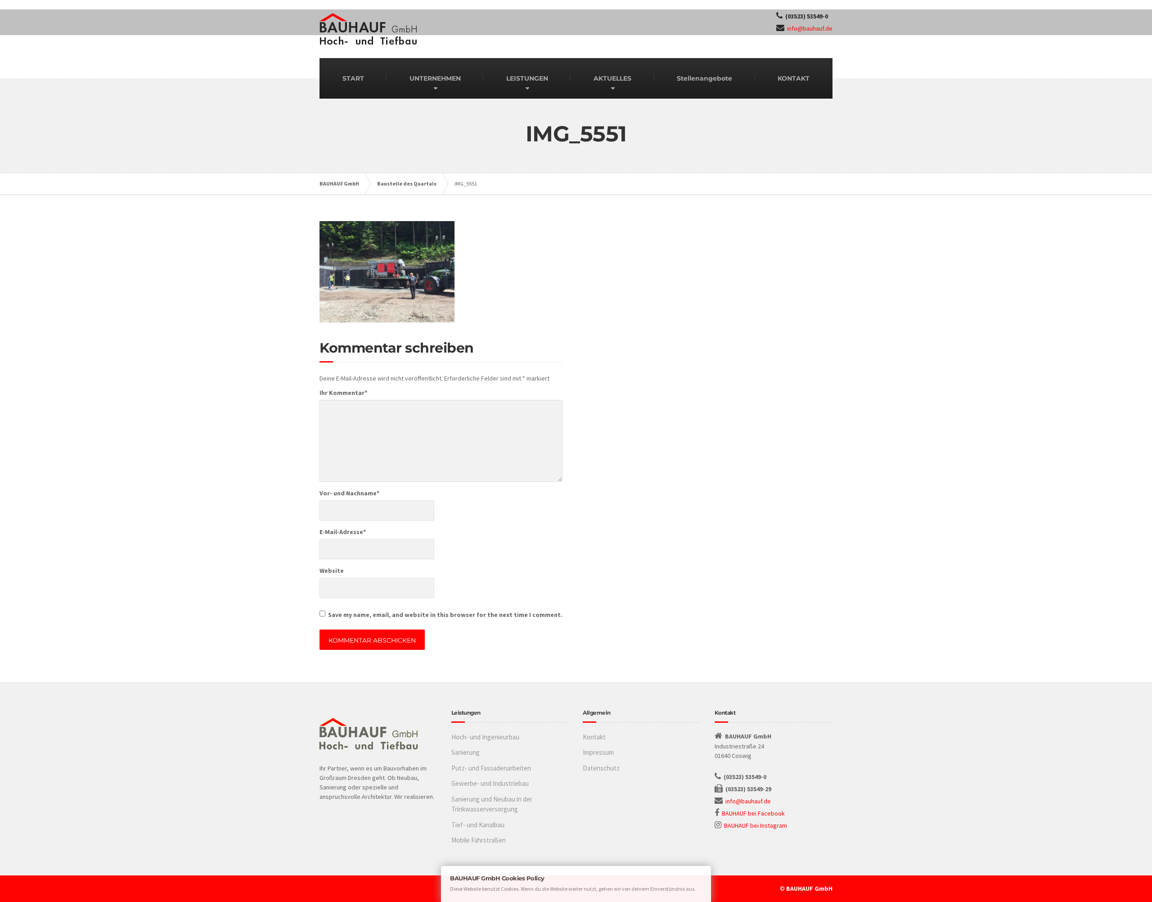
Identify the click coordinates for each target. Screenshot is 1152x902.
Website (332, 571)
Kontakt (594, 737)
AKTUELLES (612, 78)
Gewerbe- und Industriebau (490, 783)
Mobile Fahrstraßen (478, 840)
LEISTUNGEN (527, 78)
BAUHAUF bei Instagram (755, 825)
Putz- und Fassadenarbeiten (491, 768)
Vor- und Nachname (349, 493)
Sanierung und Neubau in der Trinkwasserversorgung (491, 804)
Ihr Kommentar (343, 393)
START (353, 78)
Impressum (598, 752)
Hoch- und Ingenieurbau (485, 737)
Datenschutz (601, 768)
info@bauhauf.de (809, 28)
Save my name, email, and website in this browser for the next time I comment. (445, 615)
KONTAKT (794, 78)
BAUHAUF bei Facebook (753, 813)
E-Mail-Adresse (343, 532)
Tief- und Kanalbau (477, 824)
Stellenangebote (704, 78)
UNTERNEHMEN (435, 78)
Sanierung (465, 752)
